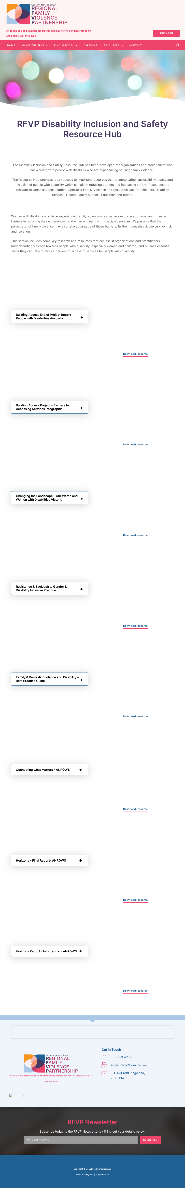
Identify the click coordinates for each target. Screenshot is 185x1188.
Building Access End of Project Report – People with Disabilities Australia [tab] (45, 316)
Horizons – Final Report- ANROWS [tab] (41, 860)
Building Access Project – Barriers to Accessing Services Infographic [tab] (42, 407)
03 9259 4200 (121, 1057)
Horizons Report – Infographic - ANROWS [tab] (46, 951)
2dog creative (102, 1174)
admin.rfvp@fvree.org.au (129, 1065)
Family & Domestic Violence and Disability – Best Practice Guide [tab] (47, 679)
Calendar (91, 45)
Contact (135, 45)
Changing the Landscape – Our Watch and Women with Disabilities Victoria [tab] (47, 497)
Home (11, 45)
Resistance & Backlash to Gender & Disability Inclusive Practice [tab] (41, 588)
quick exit (166, 33)
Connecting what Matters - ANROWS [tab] (43, 769)
